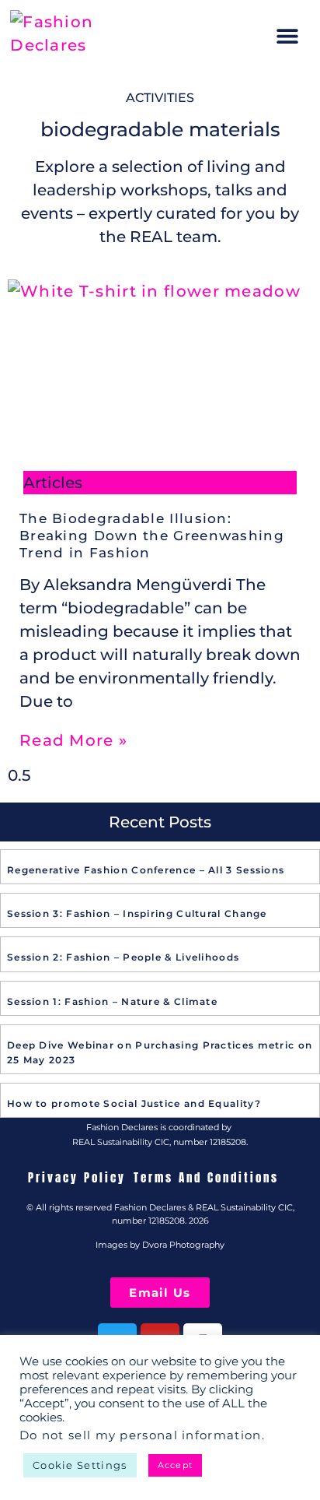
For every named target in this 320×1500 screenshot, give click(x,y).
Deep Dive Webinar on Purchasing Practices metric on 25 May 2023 (159, 1052)
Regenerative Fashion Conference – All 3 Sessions (145, 870)
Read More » (73, 740)
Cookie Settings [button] (80, 1465)
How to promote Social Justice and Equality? (134, 1103)
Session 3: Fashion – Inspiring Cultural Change (137, 913)
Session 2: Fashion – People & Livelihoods (123, 957)
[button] (287, 36)
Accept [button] (175, 1465)
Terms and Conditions (206, 1178)
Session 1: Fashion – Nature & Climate (112, 1001)
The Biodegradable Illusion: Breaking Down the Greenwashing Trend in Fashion (151, 535)
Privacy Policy (77, 1178)
